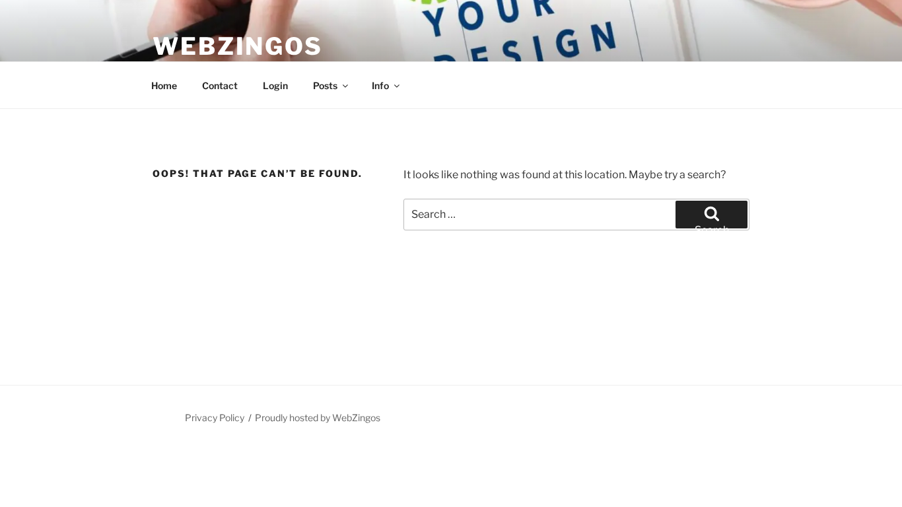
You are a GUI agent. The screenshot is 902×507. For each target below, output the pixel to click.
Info (380, 85)
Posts (325, 85)
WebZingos (238, 46)
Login (275, 85)
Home (164, 85)
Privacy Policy (214, 417)
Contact (220, 85)
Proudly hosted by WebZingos (317, 417)
